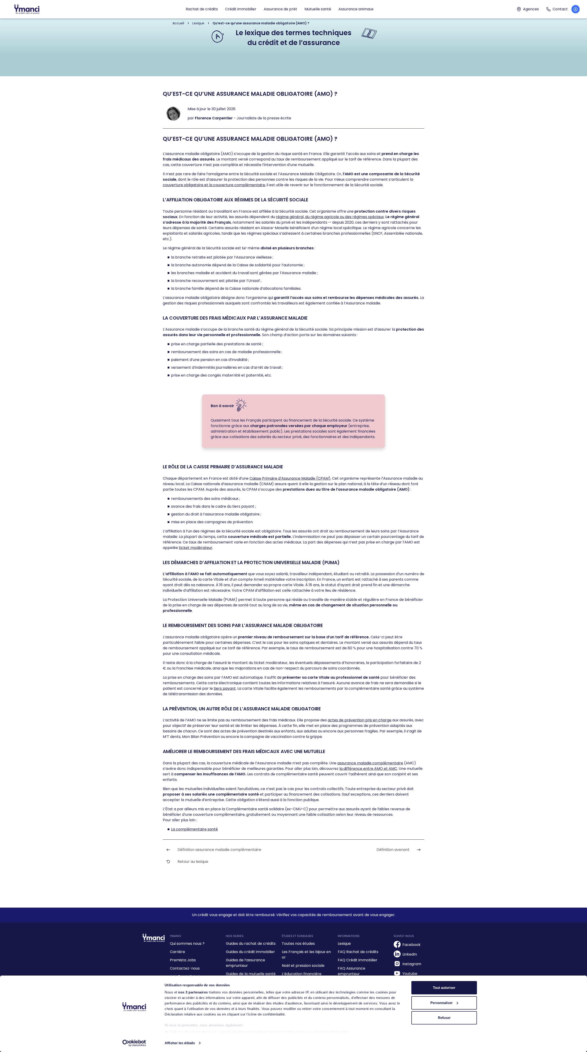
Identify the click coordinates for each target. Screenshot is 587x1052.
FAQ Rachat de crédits (358, 951)
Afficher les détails (180, 1043)
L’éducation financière (301, 973)
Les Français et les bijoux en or (306, 954)
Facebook (411, 944)
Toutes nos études (298, 943)
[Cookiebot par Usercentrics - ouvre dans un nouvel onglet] (134, 1043)
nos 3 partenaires (193, 992)
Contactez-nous (185, 968)
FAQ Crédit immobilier (357, 960)
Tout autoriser (444, 988)
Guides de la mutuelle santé (251, 973)
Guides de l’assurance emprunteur (245, 962)
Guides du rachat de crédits (251, 943)
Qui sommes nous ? (187, 943)
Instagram (411, 964)
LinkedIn (409, 954)
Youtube (409, 973)
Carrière (177, 951)
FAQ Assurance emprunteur (351, 971)
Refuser (444, 1018)
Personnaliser (441, 1003)
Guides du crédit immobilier (250, 951)
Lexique (344, 943)
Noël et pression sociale (303, 965)
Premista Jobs (183, 960)
